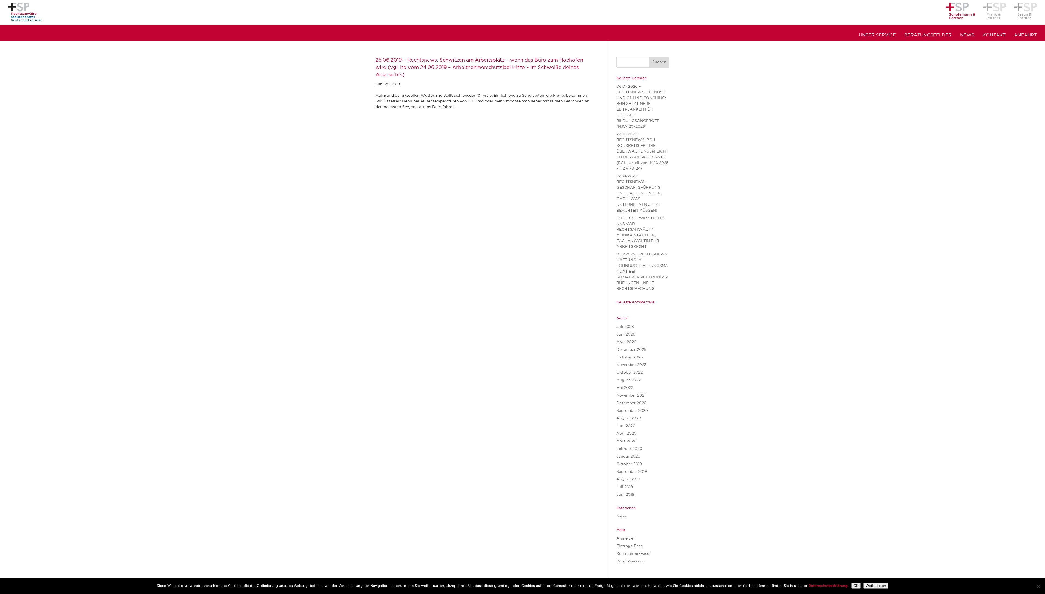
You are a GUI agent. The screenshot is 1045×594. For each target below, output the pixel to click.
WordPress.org (630, 561)
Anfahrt (1025, 35)
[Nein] (1038, 586)
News (967, 35)
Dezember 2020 (631, 403)
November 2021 (631, 395)
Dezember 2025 (631, 349)
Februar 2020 (629, 448)
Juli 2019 (624, 487)
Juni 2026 (625, 334)
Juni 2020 (625, 426)
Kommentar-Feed (633, 553)
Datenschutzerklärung (828, 585)
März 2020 (626, 441)
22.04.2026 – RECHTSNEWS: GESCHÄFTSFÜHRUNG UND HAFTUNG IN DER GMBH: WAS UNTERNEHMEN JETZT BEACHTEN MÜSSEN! (638, 193)
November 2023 (631, 365)
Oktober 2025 (629, 357)
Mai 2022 (624, 387)
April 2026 (626, 342)
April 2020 (626, 433)
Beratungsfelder (928, 35)
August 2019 (628, 479)
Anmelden (626, 538)
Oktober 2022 (629, 372)
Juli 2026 (625, 326)
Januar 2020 (628, 456)
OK (856, 585)
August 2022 (628, 380)
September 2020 (632, 410)
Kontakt (994, 35)
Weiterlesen (876, 585)
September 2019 (631, 471)
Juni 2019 (625, 494)
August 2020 (628, 418)
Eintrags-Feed (629, 546)
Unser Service (877, 35)
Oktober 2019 (629, 464)
